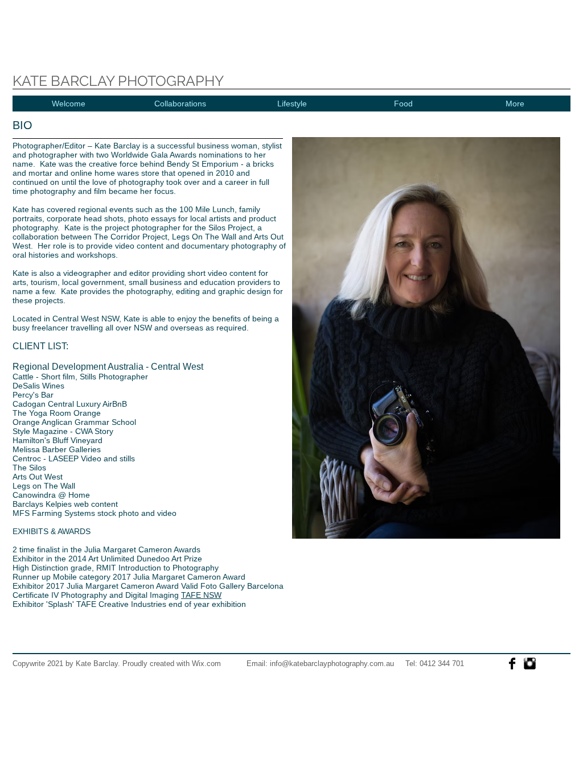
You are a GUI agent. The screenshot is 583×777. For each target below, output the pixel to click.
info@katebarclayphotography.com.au (332, 663)
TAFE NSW (201, 595)
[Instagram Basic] (530, 663)
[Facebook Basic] (512, 663)
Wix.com (206, 663)
